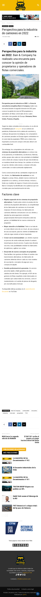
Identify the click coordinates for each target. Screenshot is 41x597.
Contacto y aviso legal (27, 589)
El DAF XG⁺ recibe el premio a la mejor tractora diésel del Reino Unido (30, 439)
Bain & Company (15, 410)
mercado (12, 413)
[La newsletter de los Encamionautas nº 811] (7, 479)
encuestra (34, 410)
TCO (26, 413)
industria (5, 413)
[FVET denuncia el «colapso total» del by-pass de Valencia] (7, 508)
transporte (18, 129)
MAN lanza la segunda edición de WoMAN (10, 437)
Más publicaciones (10, 453)
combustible (25, 410)
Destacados (10, 23)
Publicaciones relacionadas (14, 449)
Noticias (11, 26)
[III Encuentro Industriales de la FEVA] (7, 470)
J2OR (24, 594)
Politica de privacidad (13, 589)
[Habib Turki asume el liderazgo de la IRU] (7, 498)
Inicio (3, 23)
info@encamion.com (24, 579)
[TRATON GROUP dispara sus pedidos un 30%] (7, 488)
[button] (38, 5)
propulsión (20, 413)
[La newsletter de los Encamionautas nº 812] (7, 460)
